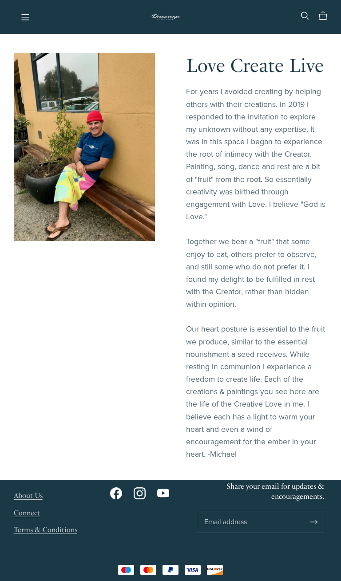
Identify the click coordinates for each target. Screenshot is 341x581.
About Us (28, 495)
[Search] (305, 16)
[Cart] (326, 16)
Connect (27, 513)
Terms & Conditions (45, 530)
